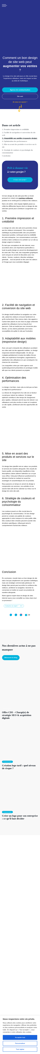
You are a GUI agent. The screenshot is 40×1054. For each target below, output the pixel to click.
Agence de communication (20, 90)
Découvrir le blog (10, 657)
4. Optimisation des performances (14, 141)
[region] (20, 1034)
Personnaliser (20, 1043)
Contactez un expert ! (11, 606)
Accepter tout (20, 1037)
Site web (20, 96)
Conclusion (6, 156)
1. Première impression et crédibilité (15, 129)
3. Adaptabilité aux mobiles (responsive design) (19, 138)
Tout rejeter (20, 1049)
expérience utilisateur (26, 198)
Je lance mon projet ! (20, 180)
